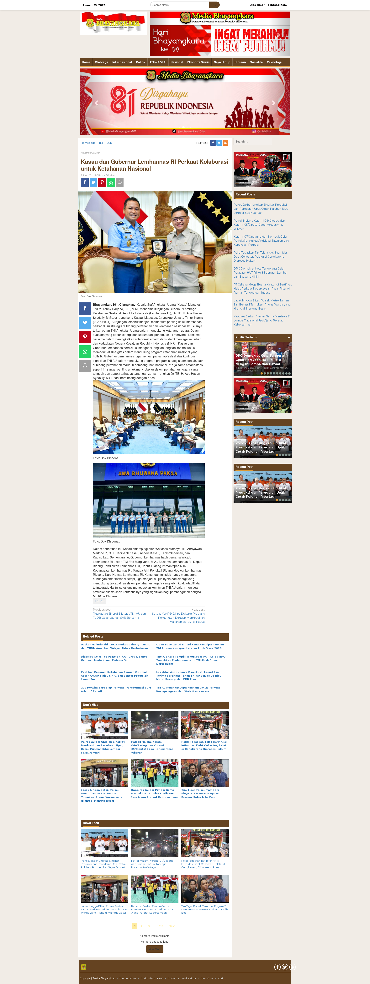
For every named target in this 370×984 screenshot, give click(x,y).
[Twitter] (219, 143)
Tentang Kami (127, 978)
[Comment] (120, 182)
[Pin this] (102, 182)
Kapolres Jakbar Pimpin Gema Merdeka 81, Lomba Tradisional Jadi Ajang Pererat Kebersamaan (154, 793)
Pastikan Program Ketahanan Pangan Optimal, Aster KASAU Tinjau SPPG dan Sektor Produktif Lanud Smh (114, 675)
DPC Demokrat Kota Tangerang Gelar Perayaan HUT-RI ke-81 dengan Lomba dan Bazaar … (261, 360)
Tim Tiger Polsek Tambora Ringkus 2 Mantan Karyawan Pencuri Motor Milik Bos (201, 793)
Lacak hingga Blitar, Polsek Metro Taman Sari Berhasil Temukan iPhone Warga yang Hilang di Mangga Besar (104, 909)
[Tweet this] (93, 182)
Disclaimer (207, 978)
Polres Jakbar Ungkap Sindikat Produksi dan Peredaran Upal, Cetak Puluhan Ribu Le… (260, 447)
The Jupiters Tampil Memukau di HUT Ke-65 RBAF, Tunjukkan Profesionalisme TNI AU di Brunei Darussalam (191, 660)
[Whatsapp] (111, 182)
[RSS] (226, 143)
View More (154, 949)
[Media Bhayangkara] (113, 23)
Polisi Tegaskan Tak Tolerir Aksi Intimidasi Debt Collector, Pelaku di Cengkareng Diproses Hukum (204, 745)
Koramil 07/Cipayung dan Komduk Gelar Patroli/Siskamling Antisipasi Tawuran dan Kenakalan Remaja (261, 240)
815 (160, 926)
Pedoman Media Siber (182, 978)
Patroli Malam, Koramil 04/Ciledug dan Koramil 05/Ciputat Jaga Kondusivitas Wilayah (152, 864)
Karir (221, 978)
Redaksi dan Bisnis (152, 978)
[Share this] (85, 182)
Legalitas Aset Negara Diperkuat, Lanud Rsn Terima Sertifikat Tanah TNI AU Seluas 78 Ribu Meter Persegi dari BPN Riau (188, 675)
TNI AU (99, 601)
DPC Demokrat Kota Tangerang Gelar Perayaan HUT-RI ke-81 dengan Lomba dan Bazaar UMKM (260, 272)
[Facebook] (213, 143)
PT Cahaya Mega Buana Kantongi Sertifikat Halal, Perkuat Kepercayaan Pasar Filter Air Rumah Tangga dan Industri (263, 288)
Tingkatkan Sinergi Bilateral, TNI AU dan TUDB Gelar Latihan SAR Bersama (119, 613)
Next (172, 926)
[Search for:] (253, 141)
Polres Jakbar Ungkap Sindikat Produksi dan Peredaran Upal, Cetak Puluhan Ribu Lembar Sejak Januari (103, 864)
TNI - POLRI (95, 175)
